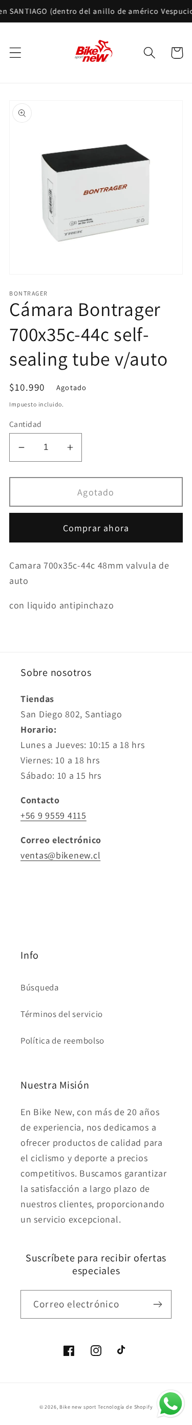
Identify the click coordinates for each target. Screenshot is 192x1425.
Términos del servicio (61, 1014)
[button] (15, 52)
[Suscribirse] (157, 1304)
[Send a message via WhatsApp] (171, 1404)
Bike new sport (77, 1407)
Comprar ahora (96, 528)
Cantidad (25, 424)
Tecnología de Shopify (125, 1407)
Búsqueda (39, 987)
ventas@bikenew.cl (60, 855)
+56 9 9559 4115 (53, 815)
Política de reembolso (62, 1040)
